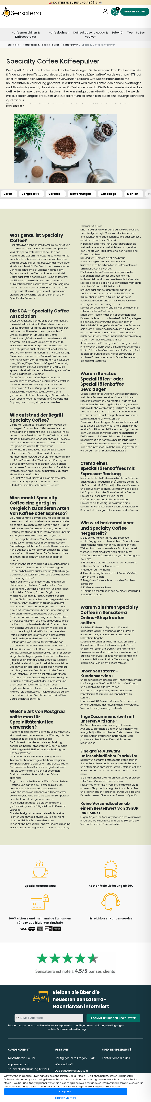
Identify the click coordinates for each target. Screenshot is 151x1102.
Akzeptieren (65, 1091)
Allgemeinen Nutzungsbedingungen (101, 1025)
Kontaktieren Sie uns (22, 1058)
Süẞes (140, 32)
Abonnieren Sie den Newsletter (113, 1018)
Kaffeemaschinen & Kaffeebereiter (26, 35)
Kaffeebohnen (59, 32)
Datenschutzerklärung (71, 1029)
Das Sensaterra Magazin (71, 1071)
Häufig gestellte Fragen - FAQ (75, 1058)
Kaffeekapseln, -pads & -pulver (90, 35)
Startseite (13, 44)
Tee (130, 32)
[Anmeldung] (105, 12)
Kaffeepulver (70, 44)
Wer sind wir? (64, 1064)
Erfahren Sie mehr (65, 1097)
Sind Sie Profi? (134, 11)
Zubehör (118, 32)
